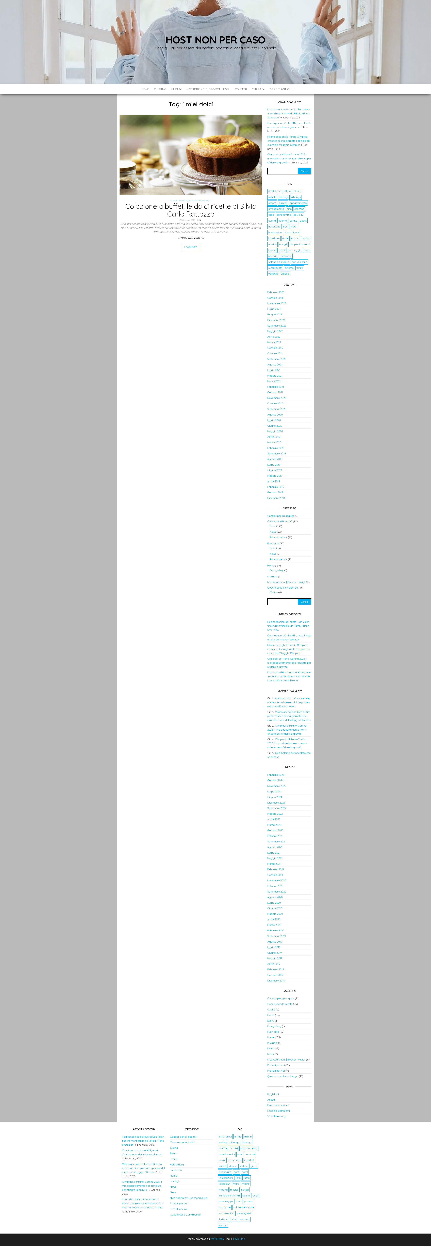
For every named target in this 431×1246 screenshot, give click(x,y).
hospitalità (274, 226)
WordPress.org (276, 1116)
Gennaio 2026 (275, 297)
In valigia (272, 576)
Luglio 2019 (273, 464)
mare (285, 238)
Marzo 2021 (274, 381)
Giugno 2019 (274, 470)
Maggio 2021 (274, 375)
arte (289, 208)
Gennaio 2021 (275, 392)
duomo (282, 220)
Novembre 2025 (276, 303)
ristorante (286, 256)
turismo (289, 267)
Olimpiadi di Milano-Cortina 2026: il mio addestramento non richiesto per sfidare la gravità (289, 158)
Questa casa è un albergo (198, 200)
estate (293, 220)
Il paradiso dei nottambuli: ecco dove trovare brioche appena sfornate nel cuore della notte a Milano (289, 676)
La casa (176, 89)
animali (283, 203)
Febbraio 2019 (275, 486)
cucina (272, 220)
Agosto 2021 (274, 364)
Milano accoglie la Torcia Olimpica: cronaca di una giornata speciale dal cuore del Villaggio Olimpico (288, 140)
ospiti (281, 250)
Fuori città (273, 543)
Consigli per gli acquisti (280, 515)
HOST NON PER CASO (216, 39)
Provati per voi (278, 537)
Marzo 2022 (274, 342)
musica (272, 244)
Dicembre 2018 (276, 498)
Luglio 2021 (273, 370)
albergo (296, 197)
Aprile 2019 (273, 481)
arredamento (276, 208)
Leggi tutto (190, 247)
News (273, 531)
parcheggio (294, 250)
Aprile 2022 (273, 336)
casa (271, 214)
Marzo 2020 (274, 442)
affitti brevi (274, 191)
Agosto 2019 (274, 459)
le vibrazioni (275, 232)
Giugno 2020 (274, 425)
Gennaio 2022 (275, 347)
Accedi (271, 1099)
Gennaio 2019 (275, 492)
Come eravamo (279, 89)
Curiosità (258, 89)
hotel (294, 226)
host (285, 226)
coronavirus (284, 214)
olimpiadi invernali (299, 244)
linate (296, 232)
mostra (306, 238)
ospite (272, 250)
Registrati (273, 1094)
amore (272, 203)
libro (287, 232)
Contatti (241, 89)
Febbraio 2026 (275, 292)
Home (145, 89)
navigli (283, 244)
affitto (287, 191)
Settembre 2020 (276, 409)
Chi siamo (160, 89)
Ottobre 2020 (275, 403)
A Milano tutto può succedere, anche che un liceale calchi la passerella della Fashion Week (288, 702)
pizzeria (272, 256)
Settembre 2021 (276, 359)
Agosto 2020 (275, 414)
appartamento (298, 203)
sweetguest (275, 267)
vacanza (273, 273)
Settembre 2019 (276, 453)
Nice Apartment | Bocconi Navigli (208, 89)
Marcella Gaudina (192, 237)
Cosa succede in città (279, 521)
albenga (284, 197)
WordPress (217, 1238)
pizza (307, 250)
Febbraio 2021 (275, 386)
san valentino (299, 262)
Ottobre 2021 (275, 353)
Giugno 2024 (274, 314)
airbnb (297, 191)
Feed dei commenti (278, 1110)
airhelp (272, 197)
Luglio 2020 (274, 420)
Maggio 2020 (275, 431)
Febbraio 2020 (275, 448)
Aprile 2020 (273, 436)
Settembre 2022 (276, 325)
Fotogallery (277, 570)
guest (303, 220)
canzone (299, 208)
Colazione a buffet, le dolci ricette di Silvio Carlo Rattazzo (190, 210)
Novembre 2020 (276, 397)
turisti (299, 267)
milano (295, 238)
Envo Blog (239, 1238)
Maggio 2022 (275, 331)
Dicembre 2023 (276, 320)
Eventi (273, 526)
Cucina (173, 200)
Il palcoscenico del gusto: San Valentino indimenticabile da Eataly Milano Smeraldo (288, 113)
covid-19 (298, 214)
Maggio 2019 (275, 475)
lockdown (274, 238)
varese (285, 273)
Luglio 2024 (274, 309)
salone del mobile (278, 262)
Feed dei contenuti (278, 1105)
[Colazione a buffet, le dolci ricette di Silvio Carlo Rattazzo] (191, 154)
